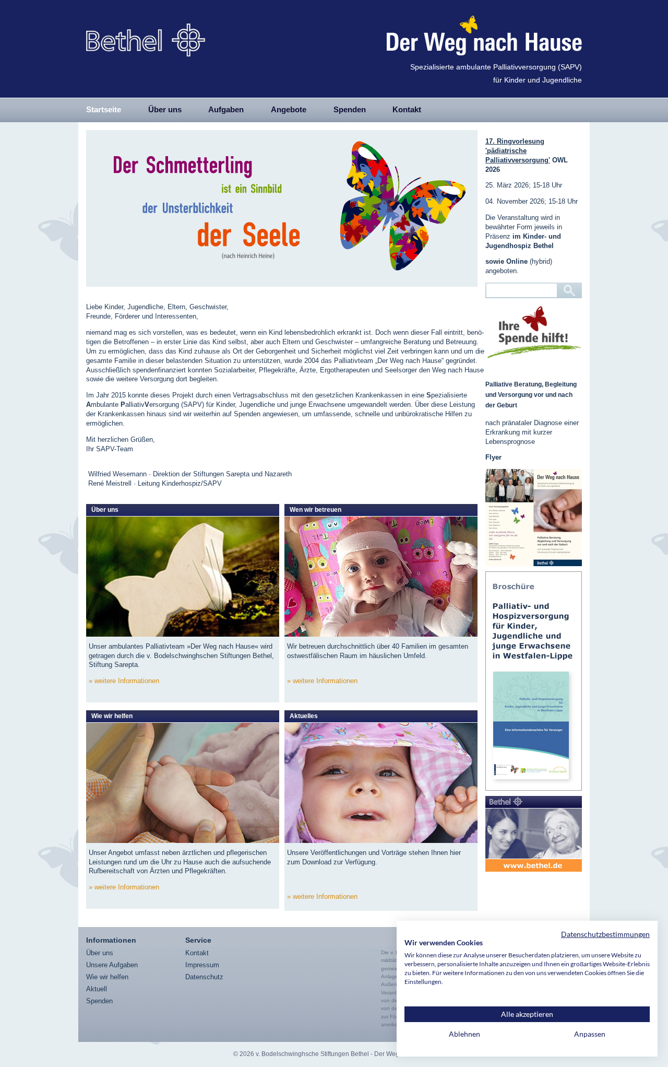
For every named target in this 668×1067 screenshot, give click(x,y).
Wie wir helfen (107, 977)
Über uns (165, 109)
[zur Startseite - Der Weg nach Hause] (145, 35)
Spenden (349, 109)
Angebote (288, 109)
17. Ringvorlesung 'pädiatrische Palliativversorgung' (517, 150)
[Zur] (533, 834)
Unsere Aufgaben (112, 965)
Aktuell (96, 989)
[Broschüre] (533, 681)
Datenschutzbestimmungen (605, 934)
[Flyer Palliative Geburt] (533, 517)
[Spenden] (534, 332)
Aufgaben (226, 109)
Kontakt (406, 109)
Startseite (103, 109)
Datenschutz (204, 977)
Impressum (202, 965)
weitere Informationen (126, 681)
